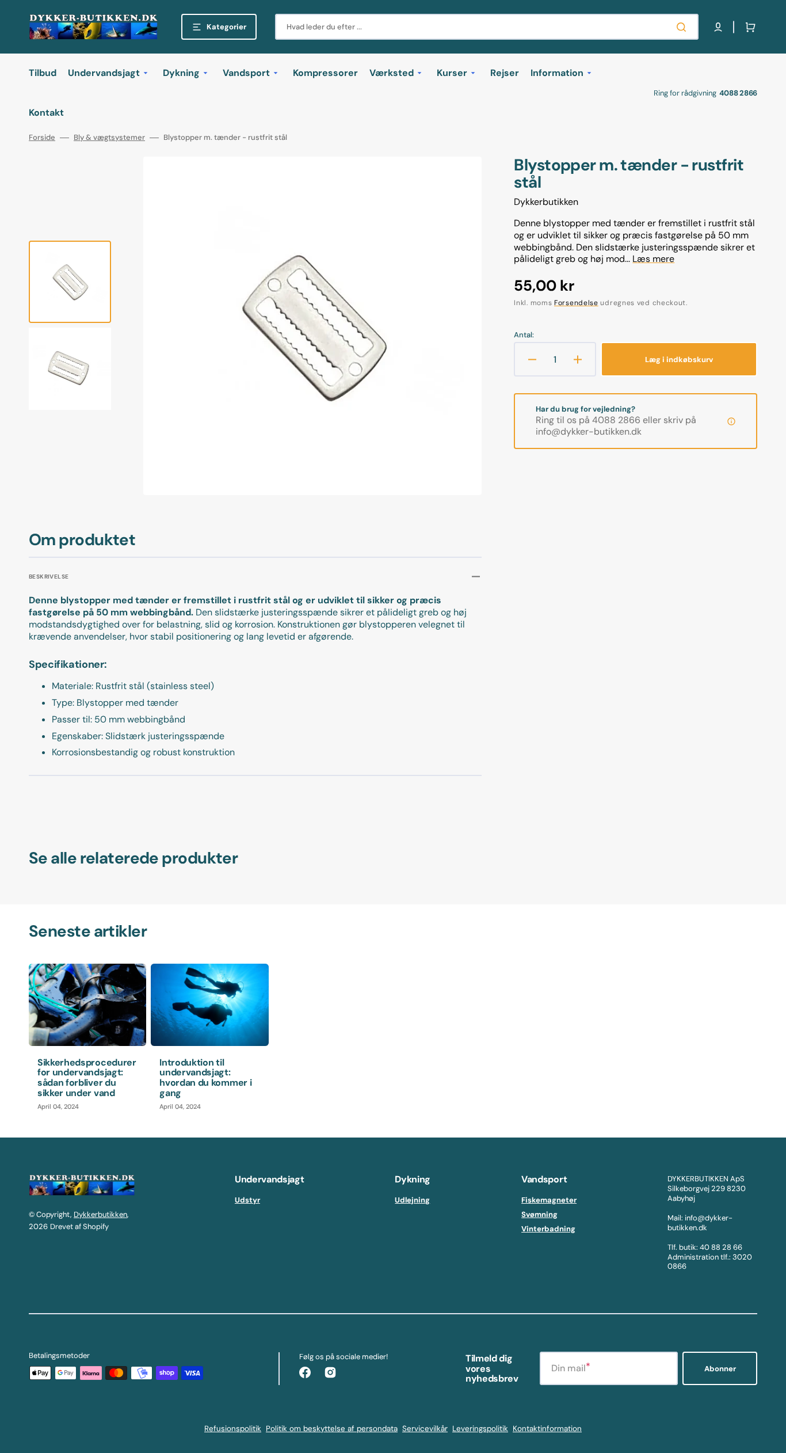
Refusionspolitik (232, 1428)
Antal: (524, 335)
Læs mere (653, 259)
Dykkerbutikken (100, 1214)
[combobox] (487, 27)
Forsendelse (576, 302)
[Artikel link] (87, 1042)
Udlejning (412, 1200)
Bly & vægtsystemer (109, 137)
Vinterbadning (548, 1229)
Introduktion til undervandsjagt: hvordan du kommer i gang (205, 1077)
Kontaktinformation (547, 1428)
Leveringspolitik (480, 1428)
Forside (42, 137)
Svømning (539, 1214)
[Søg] (684, 27)
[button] (718, 27)
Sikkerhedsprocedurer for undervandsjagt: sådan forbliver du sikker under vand (86, 1077)
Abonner (720, 1369)
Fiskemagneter (549, 1200)
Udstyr (247, 1200)
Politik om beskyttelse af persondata (332, 1428)
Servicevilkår (425, 1428)
